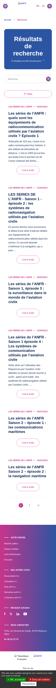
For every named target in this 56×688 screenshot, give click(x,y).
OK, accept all (17, 679)
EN (43, 6)
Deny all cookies (40, 679)
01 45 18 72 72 (11, 639)
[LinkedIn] (17, 614)
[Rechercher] (49, 6)
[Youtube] (25, 614)
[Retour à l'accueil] (22, 6)
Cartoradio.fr (9, 581)
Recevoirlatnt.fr (11, 576)
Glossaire (8, 560)
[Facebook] (4, 614)
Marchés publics (11, 543)
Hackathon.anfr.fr (12, 592)
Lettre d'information (12, 554)
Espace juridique (11, 549)
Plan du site (28, 668)
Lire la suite (28, 170)
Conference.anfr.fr (12, 597)
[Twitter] (11, 614)
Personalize (28, 684)
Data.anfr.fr (9, 587)
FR (37, 6)
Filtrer (29, 94)
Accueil (7, 20)
